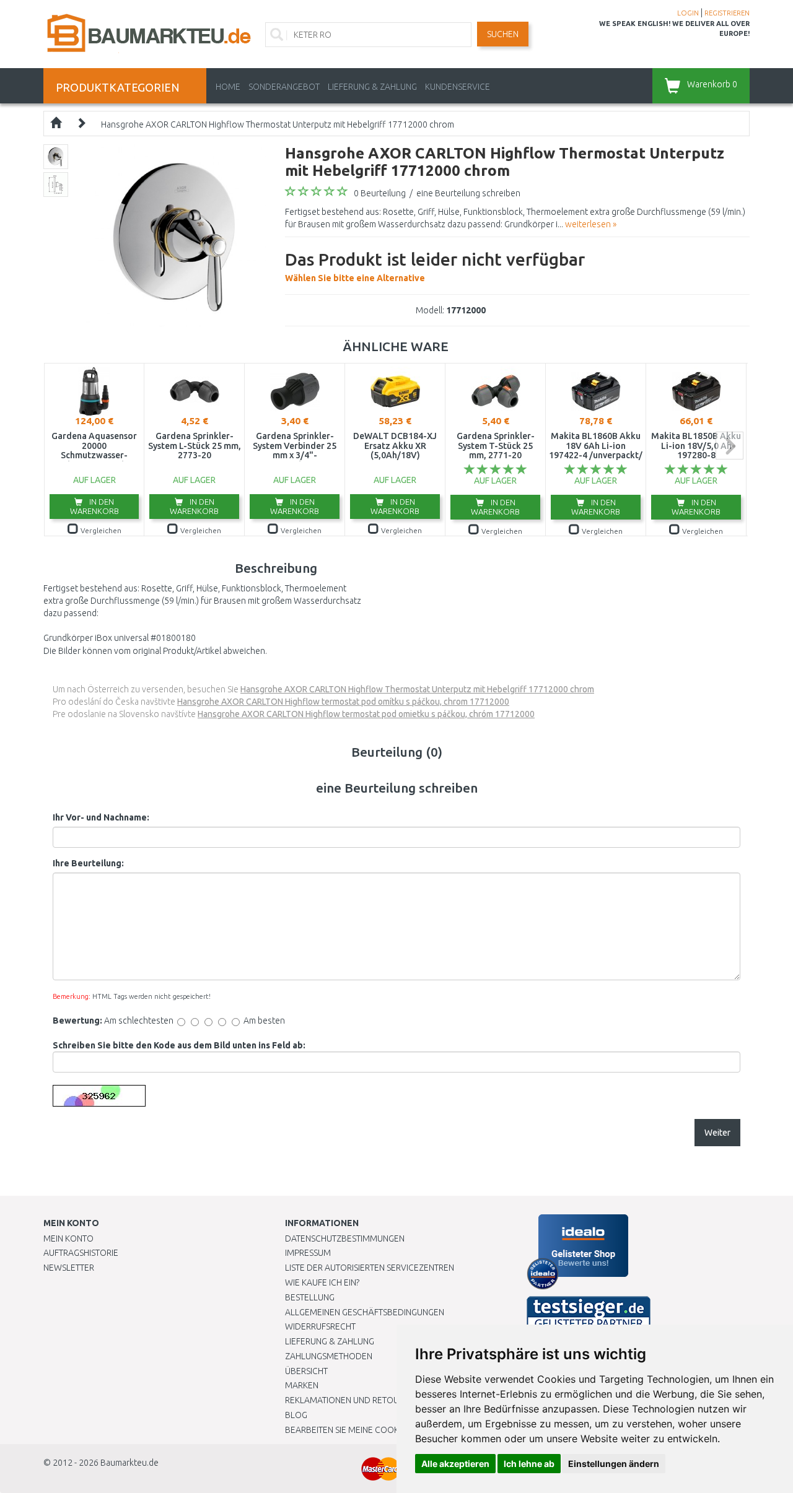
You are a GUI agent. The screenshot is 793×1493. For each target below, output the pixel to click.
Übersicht (306, 1371)
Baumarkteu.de (129, 1463)
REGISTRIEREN (727, 13)
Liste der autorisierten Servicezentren (369, 1268)
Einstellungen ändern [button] (613, 1463)
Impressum (308, 1253)
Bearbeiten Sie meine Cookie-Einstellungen (377, 1430)
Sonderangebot (284, 87)
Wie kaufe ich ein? (322, 1282)
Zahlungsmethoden (328, 1356)
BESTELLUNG (310, 1297)
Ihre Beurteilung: (88, 863)
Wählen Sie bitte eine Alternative (435, 266)
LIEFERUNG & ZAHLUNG (372, 87)
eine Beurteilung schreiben (468, 193)
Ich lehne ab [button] (529, 1463)
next (729, 445)
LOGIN (688, 13)
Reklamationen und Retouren (349, 1400)
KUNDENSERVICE (457, 87)
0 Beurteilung (380, 193)
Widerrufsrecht (320, 1326)
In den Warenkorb (94, 506)
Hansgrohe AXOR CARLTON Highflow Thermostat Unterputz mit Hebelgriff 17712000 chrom (277, 124)
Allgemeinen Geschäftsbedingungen (364, 1312)
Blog (296, 1415)
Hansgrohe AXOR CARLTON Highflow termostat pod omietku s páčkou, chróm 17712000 (366, 714)
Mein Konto (68, 1238)
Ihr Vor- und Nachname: (101, 817)
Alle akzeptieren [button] (455, 1463)
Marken (301, 1385)
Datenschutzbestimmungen (345, 1238)
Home (228, 87)
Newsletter (68, 1268)
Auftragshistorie (80, 1253)
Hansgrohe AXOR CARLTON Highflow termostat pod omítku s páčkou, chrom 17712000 (343, 702)
